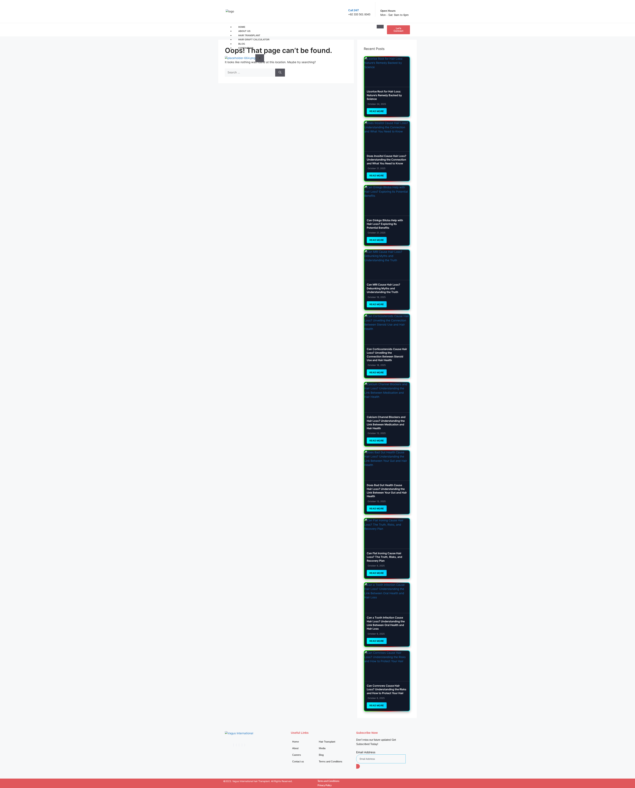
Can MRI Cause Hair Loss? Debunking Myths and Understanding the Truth (383, 288)
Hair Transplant (249, 35)
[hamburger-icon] (380, 26)
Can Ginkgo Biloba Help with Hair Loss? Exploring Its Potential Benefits (385, 224)
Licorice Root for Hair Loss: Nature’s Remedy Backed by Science (384, 95)
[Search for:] (250, 72)
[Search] (280, 73)
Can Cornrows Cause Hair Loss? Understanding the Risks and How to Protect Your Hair (386, 689)
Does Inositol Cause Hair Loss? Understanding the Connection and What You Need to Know (386, 159)
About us (244, 31)
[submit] (358, 766)
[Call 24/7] (351, 5)
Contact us (245, 48)
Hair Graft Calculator (253, 39)
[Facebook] (233, 745)
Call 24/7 (353, 10)
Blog (241, 43)
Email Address (365, 752)
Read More (376, 111)
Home (241, 27)
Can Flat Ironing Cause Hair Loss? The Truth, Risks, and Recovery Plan (384, 557)
